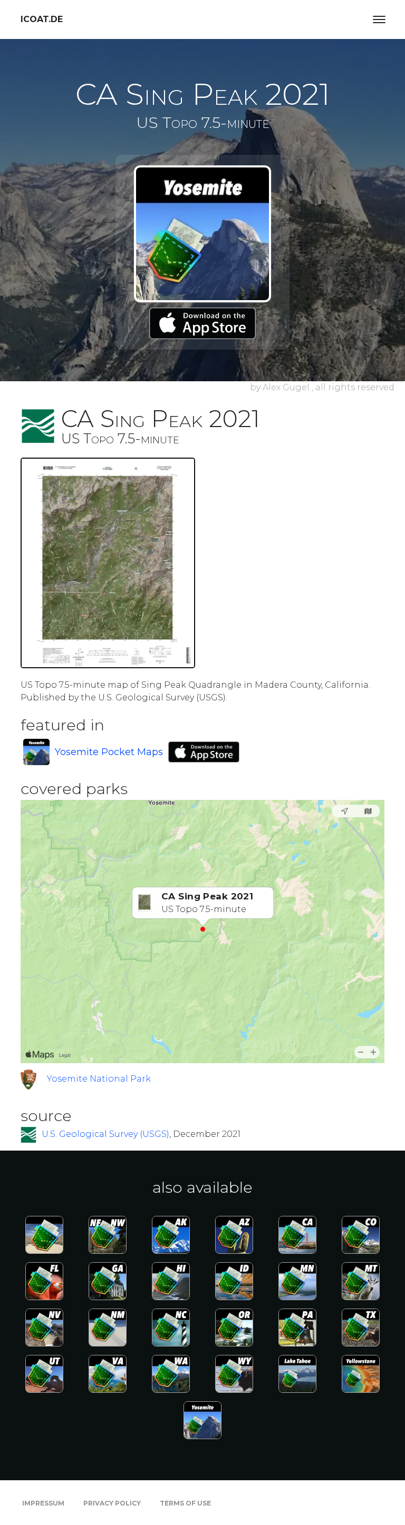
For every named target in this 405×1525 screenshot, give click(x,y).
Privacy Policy (112, 1503)
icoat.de (42, 19)
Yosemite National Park (99, 1079)
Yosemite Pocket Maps (109, 752)
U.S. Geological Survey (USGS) (105, 1134)
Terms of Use (185, 1503)
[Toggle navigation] (379, 19)
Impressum (43, 1503)
